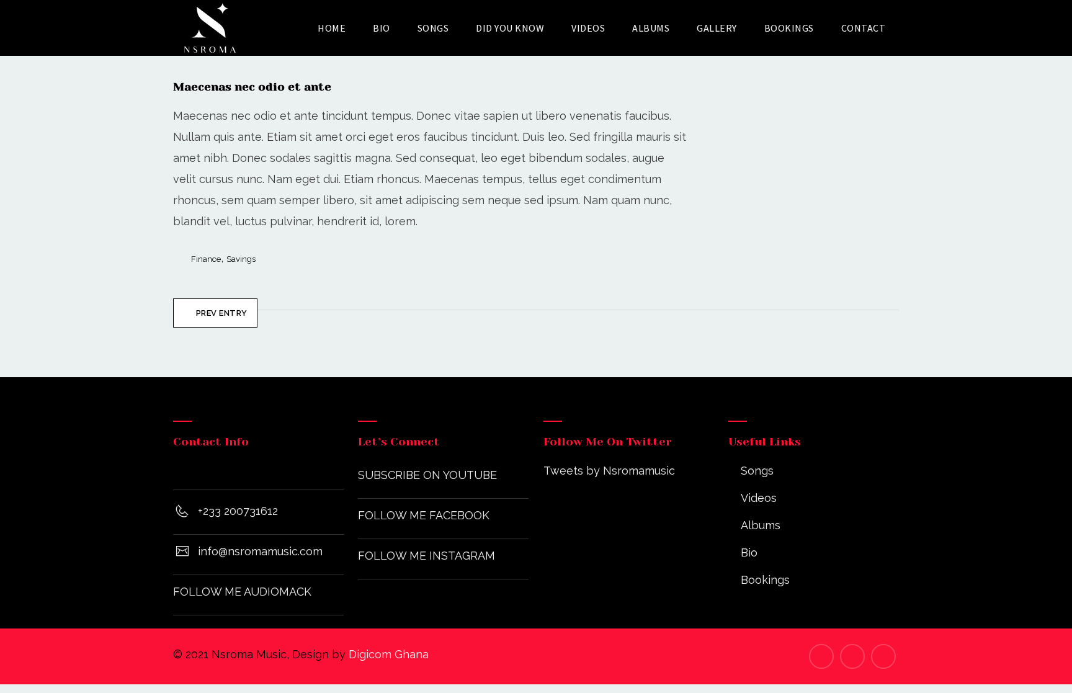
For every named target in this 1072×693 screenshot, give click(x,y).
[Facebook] (821, 656)
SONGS (433, 28)
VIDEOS (588, 28)
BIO (381, 28)
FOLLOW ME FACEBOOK (423, 515)
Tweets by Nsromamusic (609, 470)
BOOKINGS (789, 28)
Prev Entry (222, 313)
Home (332, 28)
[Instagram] (852, 656)
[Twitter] (883, 656)
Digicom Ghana (389, 654)
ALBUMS (650, 28)
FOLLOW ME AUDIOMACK (242, 591)
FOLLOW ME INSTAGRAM (426, 555)
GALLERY (717, 28)
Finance (206, 259)
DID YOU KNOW (510, 28)
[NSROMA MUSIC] (210, 28)
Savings (241, 259)
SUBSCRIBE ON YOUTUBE (427, 474)
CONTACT (863, 28)
